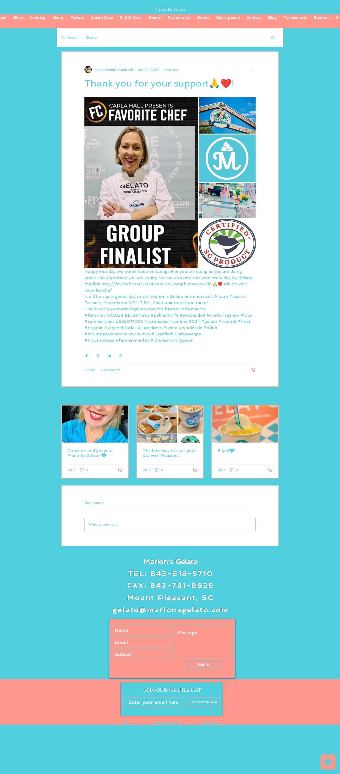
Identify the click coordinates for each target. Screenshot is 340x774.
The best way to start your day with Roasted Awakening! (169, 453)
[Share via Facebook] (86, 355)
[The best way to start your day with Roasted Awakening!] (170, 424)
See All (273, 396)
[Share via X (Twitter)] (98, 355)
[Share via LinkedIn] (109, 355)
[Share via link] (120, 355)
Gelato (91, 37)
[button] (273, 37)
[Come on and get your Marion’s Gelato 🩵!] (95, 424)
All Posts (68, 37)
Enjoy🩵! (226, 450)
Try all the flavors (170, 9)
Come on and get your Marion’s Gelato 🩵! (90, 453)
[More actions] (253, 69)
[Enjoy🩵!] (245, 424)
